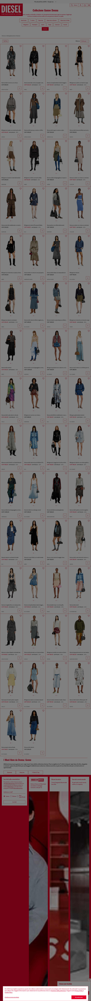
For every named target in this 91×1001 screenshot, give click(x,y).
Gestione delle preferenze (58, 990)
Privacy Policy (79, 990)
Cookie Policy (8, 992)
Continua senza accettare (12, 997)
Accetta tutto (79, 997)
